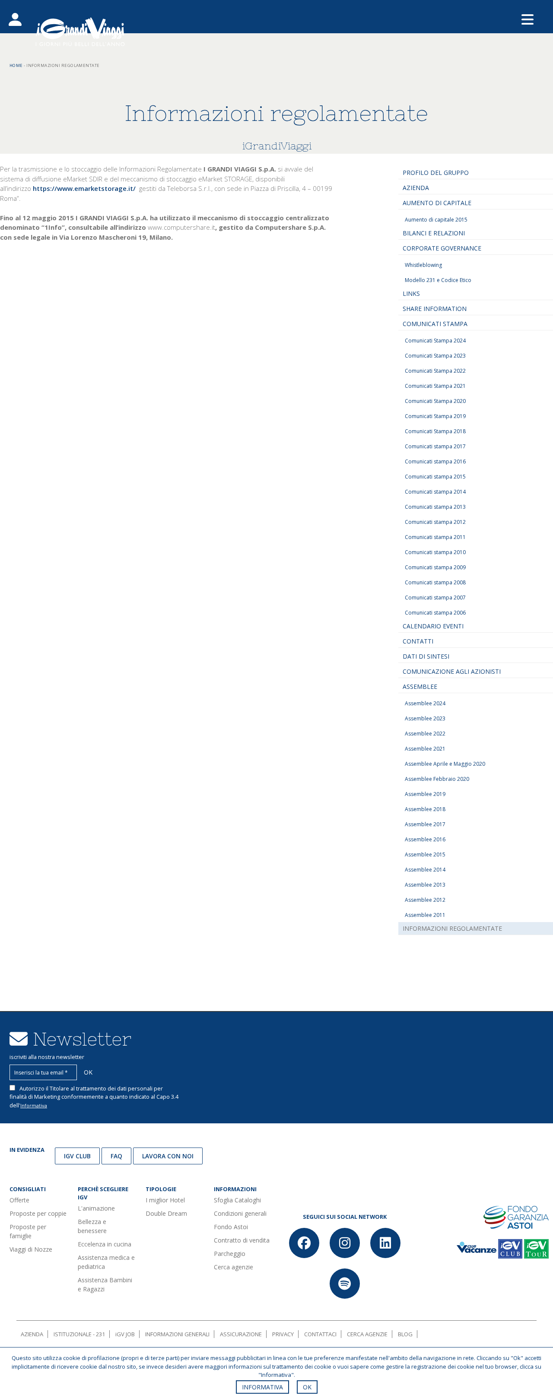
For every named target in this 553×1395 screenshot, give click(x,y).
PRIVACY (283, 1334)
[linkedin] (385, 1243)
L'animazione (96, 1208)
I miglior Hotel (165, 1200)
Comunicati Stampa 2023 (435, 355)
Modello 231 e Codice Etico (438, 280)
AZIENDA (32, 1334)
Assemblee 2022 (425, 733)
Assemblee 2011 (425, 915)
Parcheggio (229, 1253)
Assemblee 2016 (425, 839)
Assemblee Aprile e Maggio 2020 (445, 763)
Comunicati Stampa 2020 (435, 401)
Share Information (435, 308)
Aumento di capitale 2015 (436, 219)
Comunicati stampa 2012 (435, 522)
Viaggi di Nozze (31, 1249)
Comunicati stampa (435, 324)
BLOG (405, 1334)
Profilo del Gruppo (436, 172)
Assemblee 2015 (425, 854)
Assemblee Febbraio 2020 (437, 779)
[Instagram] (345, 1243)
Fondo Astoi (231, 1227)
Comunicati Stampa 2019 (435, 416)
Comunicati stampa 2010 (435, 552)
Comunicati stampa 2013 (435, 506)
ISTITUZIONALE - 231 (79, 1334)
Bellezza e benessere (92, 1226)
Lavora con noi (168, 1156)
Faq (116, 1156)
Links (411, 293)
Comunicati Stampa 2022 (435, 370)
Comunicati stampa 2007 (435, 597)
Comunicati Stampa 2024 (435, 340)
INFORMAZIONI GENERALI (177, 1334)
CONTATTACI (320, 1334)
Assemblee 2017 (425, 824)
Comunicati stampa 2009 (435, 567)
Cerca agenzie (233, 1267)
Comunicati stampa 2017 (435, 446)
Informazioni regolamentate (452, 928)
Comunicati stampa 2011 (435, 537)
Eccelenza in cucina (104, 1244)
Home (16, 65)
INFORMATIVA (262, 1387)
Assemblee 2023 (425, 718)
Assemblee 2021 (425, 748)
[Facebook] (304, 1243)
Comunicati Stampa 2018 (435, 431)
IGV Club (77, 1156)
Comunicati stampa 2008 (435, 582)
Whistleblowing (423, 265)
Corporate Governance (442, 248)
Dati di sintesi (426, 656)
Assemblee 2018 (425, 809)
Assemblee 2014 (425, 869)
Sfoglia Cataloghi (237, 1200)
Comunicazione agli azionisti (452, 671)
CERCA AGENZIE (367, 1334)
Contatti (418, 641)
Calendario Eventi (433, 626)
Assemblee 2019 (425, 794)
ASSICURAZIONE (241, 1334)
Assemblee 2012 (425, 900)
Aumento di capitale (437, 203)
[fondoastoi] (516, 1216)
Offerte (19, 1200)
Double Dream (166, 1213)
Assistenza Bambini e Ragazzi (105, 1284)
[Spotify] (345, 1283)
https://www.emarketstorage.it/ (84, 188)
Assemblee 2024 (425, 703)
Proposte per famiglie (28, 1231)
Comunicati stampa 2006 (435, 612)
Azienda (416, 188)
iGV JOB (125, 1334)
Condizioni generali (240, 1213)
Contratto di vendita (242, 1240)
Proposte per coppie (38, 1213)
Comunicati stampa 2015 (435, 476)
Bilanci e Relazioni (434, 233)
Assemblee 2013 (425, 884)
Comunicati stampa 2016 (435, 461)
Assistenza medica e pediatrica (106, 1262)
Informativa (33, 1105)
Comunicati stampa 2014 (435, 491)
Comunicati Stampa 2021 (435, 386)
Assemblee (420, 686)
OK (307, 1387)
